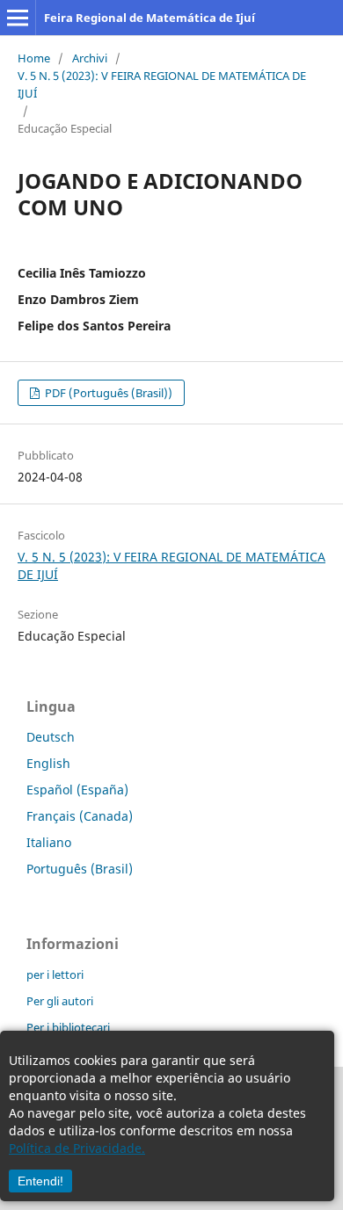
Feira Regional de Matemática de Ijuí (149, 17)
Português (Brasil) (79, 868)
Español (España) (77, 789)
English (48, 763)
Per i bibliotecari (68, 1027)
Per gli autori (59, 1001)
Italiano (48, 842)
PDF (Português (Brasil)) (107, 393)
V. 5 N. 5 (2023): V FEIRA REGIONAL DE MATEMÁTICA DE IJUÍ (162, 84)
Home (34, 58)
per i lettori (55, 974)
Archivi (89, 58)
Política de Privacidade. (77, 1148)
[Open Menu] (17, 17)
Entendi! (40, 1181)
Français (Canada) (79, 816)
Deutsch (50, 736)
